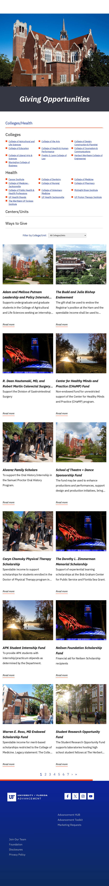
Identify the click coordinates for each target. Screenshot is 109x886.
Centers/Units (17, 211)
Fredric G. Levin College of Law (54, 157)
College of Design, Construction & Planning (86, 143)
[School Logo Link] (29, 797)
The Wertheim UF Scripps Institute (21, 202)
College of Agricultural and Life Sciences (22, 143)
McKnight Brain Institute (86, 190)
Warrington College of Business (19, 164)
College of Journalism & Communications (86, 150)
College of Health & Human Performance (55, 150)
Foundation (15, 844)
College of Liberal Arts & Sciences (20, 157)
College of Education (19, 148)
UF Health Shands (17, 197)
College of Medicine (83, 179)
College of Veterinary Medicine (52, 192)
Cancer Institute (16, 179)
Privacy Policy (17, 854)
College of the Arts (51, 141)
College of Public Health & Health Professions (21, 192)
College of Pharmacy (84, 183)
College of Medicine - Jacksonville (19, 185)
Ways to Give (16, 223)
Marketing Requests (69, 825)
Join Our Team (17, 839)
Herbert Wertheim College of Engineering (88, 157)
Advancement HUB (69, 814)
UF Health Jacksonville (53, 197)
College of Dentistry (51, 179)
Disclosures (16, 849)
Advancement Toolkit (70, 820)
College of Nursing (51, 183)
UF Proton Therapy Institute (88, 197)
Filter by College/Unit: (35, 235)
